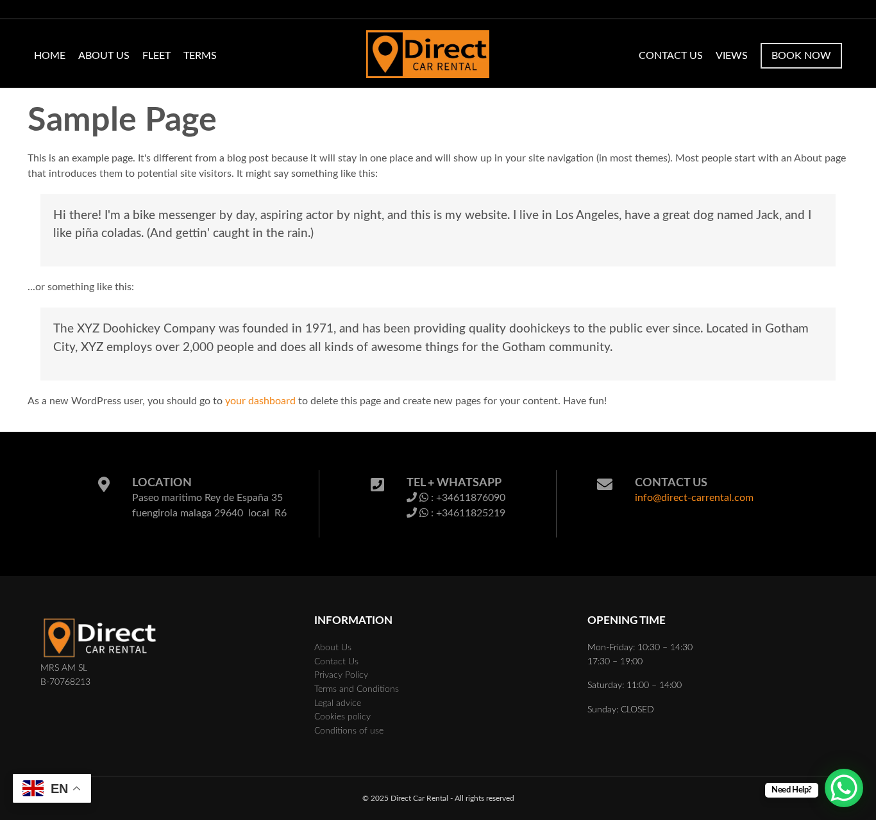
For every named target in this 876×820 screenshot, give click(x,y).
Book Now (801, 56)
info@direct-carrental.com (694, 498)
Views (732, 56)
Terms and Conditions (356, 689)
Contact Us (671, 56)
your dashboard (260, 401)
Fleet (156, 56)
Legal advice (337, 703)
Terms (200, 56)
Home (49, 56)
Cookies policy (342, 716)
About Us (104, 56)
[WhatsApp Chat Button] (844, 788)
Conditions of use (348, 730)
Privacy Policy (341, 675)
